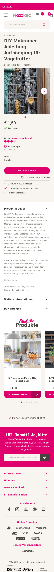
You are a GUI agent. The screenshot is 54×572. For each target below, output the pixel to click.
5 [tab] (31, 402)
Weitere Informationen (18, 299)
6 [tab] (34, 402)
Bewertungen (12, 308)
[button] (45, 91)
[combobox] (27, 24)
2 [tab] (24, 402)
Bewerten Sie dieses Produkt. (17, 65)
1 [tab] (21, 402)
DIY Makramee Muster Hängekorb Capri (22, 379)
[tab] (27, 208)
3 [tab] (26, 402)
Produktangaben (15, 208)
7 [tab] (36, 402)
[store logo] (22, 15)
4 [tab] (29, 402)
